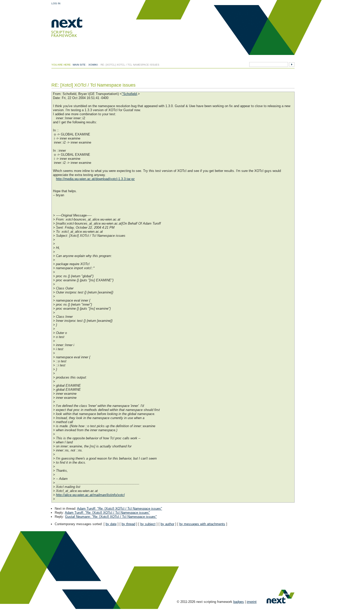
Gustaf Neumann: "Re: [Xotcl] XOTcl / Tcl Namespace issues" (111, 517)
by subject (148, 524)
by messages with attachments (202, 524)
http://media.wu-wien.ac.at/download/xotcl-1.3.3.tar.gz (95, 179)
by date (111, 524)
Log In (55, 3)
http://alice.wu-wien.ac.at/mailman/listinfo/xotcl (90, 495)
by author (167, 524)
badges (238, 602)
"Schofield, (130, 94)
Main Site (79, 64)
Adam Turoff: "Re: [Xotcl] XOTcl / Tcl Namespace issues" (119, 508)
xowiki (93, 64)
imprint (252, 602)
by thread (128, 524)
